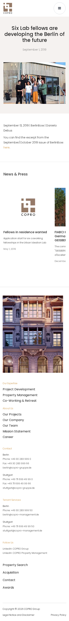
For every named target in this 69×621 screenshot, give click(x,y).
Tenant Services (12, 500)
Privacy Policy (58, 615)
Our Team (10, 425)
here (6, 147)
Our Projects (12, 414)
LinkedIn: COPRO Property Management (25, 553)
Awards (8, 587)
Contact (9, 580)
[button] (60, 8)
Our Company (13, 420)
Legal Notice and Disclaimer (18, 615)
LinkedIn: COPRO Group (16, 548)
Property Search (15, 565)
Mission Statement (17, 431)
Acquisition (11, 572)
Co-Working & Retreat (20, 400)
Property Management (20, 395)
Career (8, 437)
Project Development (19, 389)
